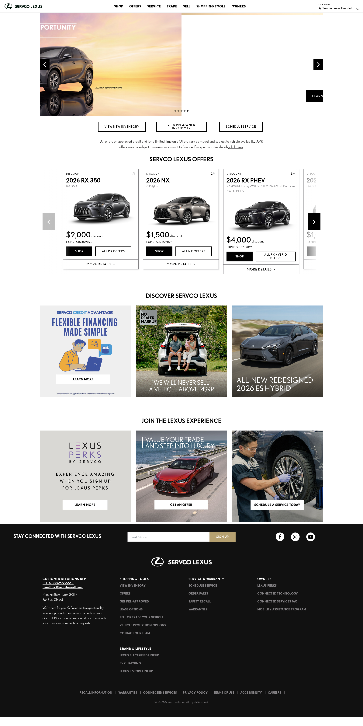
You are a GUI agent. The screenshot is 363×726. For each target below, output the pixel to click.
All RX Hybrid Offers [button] (275, 256)
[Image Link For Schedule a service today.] (277, 475)
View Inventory (133, 585)
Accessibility (251, 692)
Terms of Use (224, 692)
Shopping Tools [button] (211, 6)
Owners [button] (239, 6)
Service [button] (154, 6)
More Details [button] (98, 264)
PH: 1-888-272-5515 (58, 583)
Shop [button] (118, 6)
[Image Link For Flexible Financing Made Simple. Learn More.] (85, 350)
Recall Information (96, 692)
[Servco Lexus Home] (23, 6)
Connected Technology (277, 593)
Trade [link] (172, 6)
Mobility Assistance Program (281, 609)
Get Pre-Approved (134, 601)
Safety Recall (199, 601)
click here (236, 147)
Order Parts (198, 593)
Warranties (197, 609)
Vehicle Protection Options (143, 625)
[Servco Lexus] (181, 564)
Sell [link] (186, 6)
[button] (45, 64)
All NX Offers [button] (193, 251)
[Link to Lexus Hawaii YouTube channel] (310, 537)
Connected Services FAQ (277, 601)
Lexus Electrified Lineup (139, 655)
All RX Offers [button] (113, 251)
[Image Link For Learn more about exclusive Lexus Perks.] (85, 475)
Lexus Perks (267, 585)
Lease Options (131, 609)
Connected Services (160, 692)
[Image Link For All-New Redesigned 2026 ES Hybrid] (277, 350)
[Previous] (49, 221)
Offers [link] (135, 6)
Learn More (181, 96)
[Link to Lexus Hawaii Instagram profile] (295, 537)
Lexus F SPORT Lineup (136, 671)
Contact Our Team (135, 633)
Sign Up (222, 537)
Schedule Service (202, 585)
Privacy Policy (195, 692)
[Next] (314, 221)
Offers (125, 593)
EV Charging (130, 663)
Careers (274, 692)
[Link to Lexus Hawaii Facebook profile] (280, 537)
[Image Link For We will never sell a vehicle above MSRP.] (181, 350)
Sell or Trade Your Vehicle (142, 617)
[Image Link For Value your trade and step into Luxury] (181, 475)
